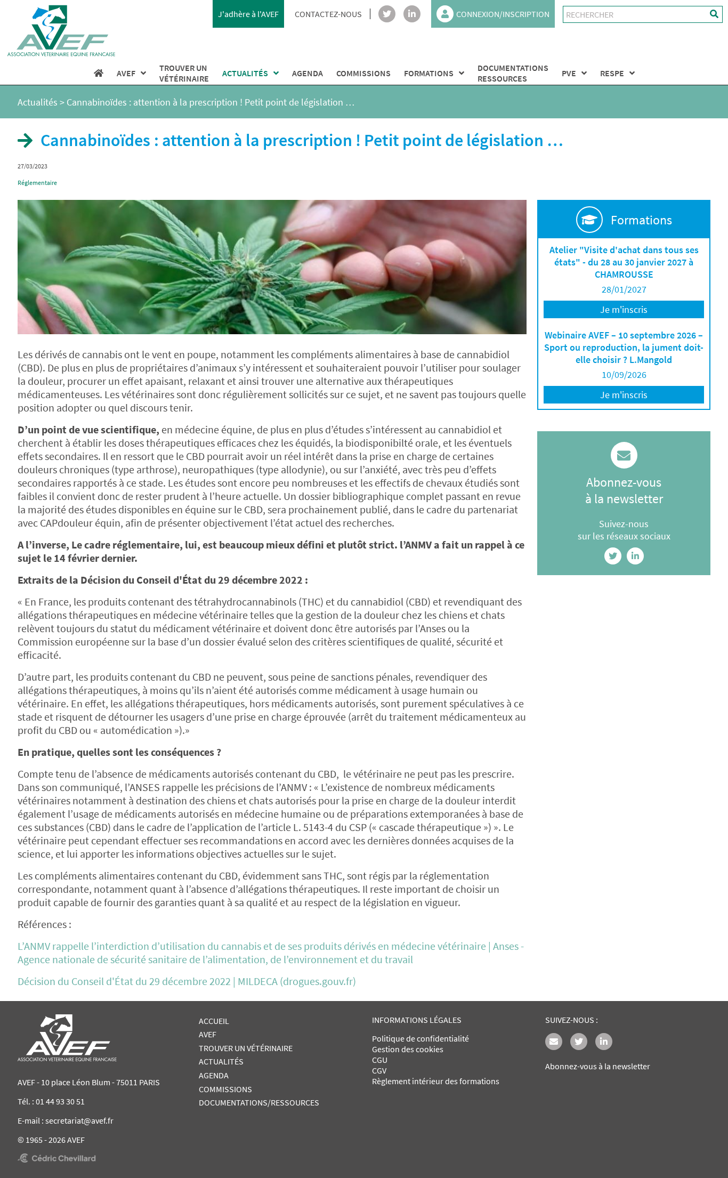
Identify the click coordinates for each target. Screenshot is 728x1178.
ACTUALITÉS (245, 73)
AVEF (126, 73)
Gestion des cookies (407, 1049)
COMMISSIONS (363, 73)
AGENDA (307, 73)
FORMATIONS (429, 73)
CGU (379, 1059)
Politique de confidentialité (420, 1038)
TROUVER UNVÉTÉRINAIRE (184, 73)
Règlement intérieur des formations (435, 1081)
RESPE (612, 73)
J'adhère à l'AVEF (248, 14)
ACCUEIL (214, 1020)
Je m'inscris (624, 309)
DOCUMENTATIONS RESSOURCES (513, 73)
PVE (569, 73)
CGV (379, 1070)
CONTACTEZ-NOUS (328, 14)
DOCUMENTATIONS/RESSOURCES (259, 1102)
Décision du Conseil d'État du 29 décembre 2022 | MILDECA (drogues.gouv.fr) (187, 981)
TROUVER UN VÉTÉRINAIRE (246, 1048)
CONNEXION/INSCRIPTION (502, 14)
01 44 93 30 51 (60, 1101)
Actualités (38, 102)
